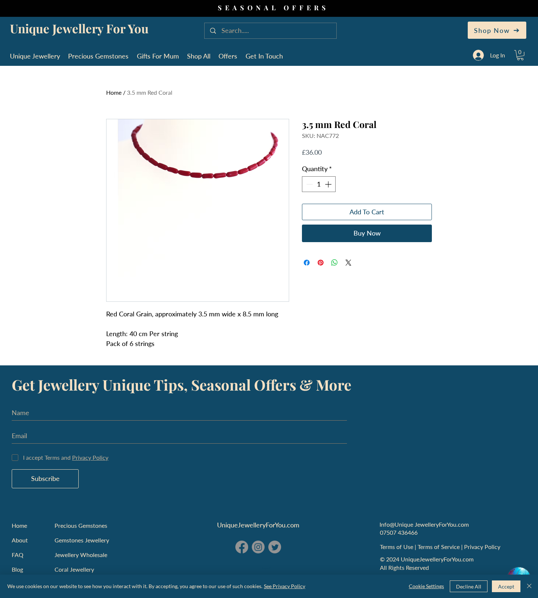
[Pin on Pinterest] (320, 262)
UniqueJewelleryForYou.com (258, 525)
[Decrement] (308, 184)
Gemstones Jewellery (82, 540)
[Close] (529, 586)
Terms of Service (439, 546)
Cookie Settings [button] (426, 586)
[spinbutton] (318, 184)
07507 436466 (399, 532)
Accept (506, 586)
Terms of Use (397, 546)
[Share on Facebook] (306, 262)
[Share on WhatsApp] (334, 262)
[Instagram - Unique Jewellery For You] (258, 547)
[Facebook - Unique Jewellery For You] (241, 547)
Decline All (468, 586)
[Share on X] (348, 262)
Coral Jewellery (74, 569)
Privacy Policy (483, 546)
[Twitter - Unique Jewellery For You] (274, 547)
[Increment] (329, 184)
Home (114, 92)
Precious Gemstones (81, 525)
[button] (520, 55)
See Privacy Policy (284, 586)
